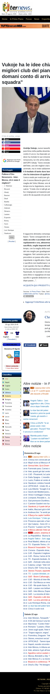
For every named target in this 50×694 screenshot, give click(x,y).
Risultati (12, 241)
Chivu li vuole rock (36, 609)
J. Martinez (8, 186)
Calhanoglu (8, 205)
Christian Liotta (30, 294)
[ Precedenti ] (11, 339)
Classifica (7, 375)
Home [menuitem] (4, 19)
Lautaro (6, 214)
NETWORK (42, 679)
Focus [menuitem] (29, 19)
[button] (11, 237)
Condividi (31, 345)
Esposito (7, 217)
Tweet (44, 345)
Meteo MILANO (12, 345)
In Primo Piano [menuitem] (16, 19)
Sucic (6, 224)
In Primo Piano (35, 291)
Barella (6, 202)
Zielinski (7, 208)
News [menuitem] (36, 19)
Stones (6, 227)
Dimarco (7, 211)
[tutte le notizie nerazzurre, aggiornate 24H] (17, 7)
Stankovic (7, 233)
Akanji (6, 192)
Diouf (6, 198)
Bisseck (7, 189)
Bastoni (7, 195)
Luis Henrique (9, 230)
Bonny (6, 221)
